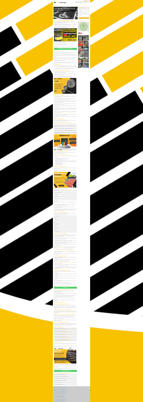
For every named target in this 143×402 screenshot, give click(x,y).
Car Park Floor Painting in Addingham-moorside (60, 396)
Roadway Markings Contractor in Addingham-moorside (60, 390)
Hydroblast (76, 5)
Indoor (72, 5)
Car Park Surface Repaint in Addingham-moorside (60, 397)
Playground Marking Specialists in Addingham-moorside (61, 389)
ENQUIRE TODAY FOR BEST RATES (65, 48)
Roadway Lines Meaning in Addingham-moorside (60, 392)
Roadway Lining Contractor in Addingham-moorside (60, 391)
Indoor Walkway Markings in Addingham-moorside (60, 399)
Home (54, 5)
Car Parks (68, 5)
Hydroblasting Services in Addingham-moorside (59, 400)
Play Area (58, 5)
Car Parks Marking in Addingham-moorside (59, 395)
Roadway (63, 5)
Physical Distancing (84, 5)
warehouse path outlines (61, 247)
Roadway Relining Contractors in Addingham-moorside (60, 393)
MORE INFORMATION (65, 370)
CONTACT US (65, 287)
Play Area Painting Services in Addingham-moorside (60, 388)
